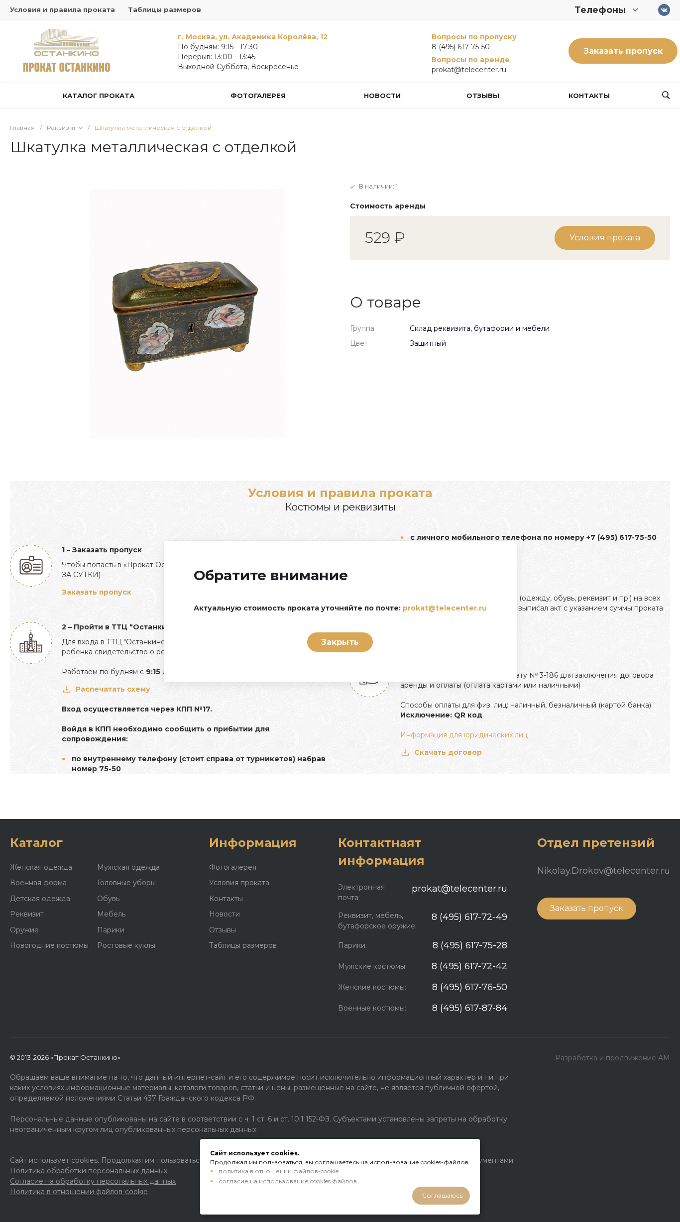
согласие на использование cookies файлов (288, 1181)
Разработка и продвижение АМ (612, 1057)
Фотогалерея (232, 867)
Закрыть (340, 642)
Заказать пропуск (623, 51)
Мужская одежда (128, 867)
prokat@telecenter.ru (469, 69)
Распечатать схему (113, 689)
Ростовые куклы (126, 945)
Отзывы (222, 929)
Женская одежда (41, 867)
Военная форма (38, 882)
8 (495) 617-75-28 (470, 945)
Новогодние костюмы (49, 945)
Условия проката (604, 237)
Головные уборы (126, 882)
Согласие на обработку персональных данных (93, 1181)
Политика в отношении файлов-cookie (79, 1191)
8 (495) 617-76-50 (469, 987)
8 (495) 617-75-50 (461, 46)
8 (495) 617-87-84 (469, 1008)
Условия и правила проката (62, 9)
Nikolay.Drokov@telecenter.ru (603, 870)
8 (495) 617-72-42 (469, 966)
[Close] (497, 556)
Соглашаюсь (442, 1195)
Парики (110, 929)
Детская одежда (40, 898)
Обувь (108, 898)
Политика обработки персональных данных (88, 1170)
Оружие (24, 929)
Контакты (226, 898)
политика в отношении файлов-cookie (279, 1171)
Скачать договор (448, 752)
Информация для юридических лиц (464, 734)
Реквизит (27, 914)
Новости (224, 914)
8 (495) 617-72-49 (469, 917)
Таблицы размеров (164, 9)
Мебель (111, 914)
